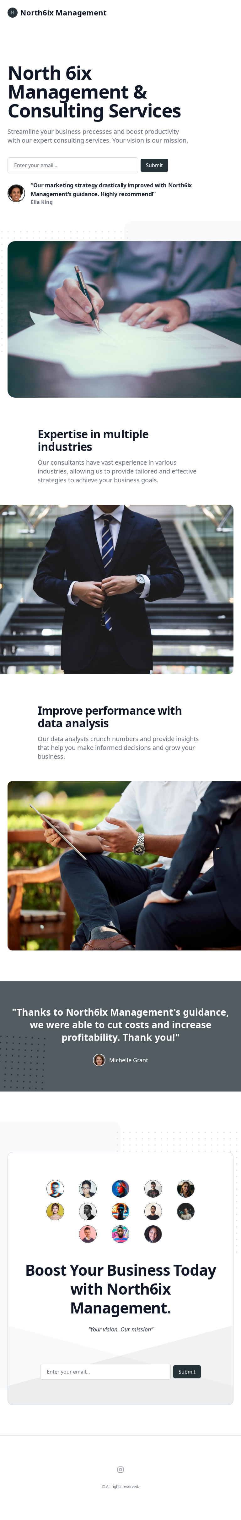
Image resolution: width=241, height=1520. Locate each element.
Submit (154, 165)
